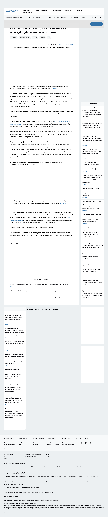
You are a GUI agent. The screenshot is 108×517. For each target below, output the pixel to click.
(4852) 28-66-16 (18, 472)
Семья (35, 37)
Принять (96, 24)
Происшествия (25, 37)
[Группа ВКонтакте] (77, 442)
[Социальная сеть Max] (90, 442)
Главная (5, 458)
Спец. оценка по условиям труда (11, 496)
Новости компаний (8, 454)
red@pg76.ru (22, 473)
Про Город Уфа (36, 442)
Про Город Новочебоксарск (10, 442)
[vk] (12, 243)
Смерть (42, 37)
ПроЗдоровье (56, 10)
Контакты (6, 456)
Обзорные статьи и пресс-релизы (33, 454)
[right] (102, 17)
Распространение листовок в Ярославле (13, 484)
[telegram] (18, 243)
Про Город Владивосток (67, 442)
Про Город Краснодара (9, 444)
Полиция (14, 37)
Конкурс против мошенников (15, 17)
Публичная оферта (8, 448)
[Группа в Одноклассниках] (82, 442)
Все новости (27, 10)
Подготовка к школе (97, 17)
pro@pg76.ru (25, 472)
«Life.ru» (54, 89)
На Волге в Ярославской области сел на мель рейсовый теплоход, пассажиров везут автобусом (39, 285)
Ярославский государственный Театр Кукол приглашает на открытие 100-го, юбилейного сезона (40, 299)
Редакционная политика (30, 456)
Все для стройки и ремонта (57, 17)
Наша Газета (21, 444)
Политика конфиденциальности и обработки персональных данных (20, 503)
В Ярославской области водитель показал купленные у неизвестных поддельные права (37, 292)
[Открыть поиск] (99, 11)
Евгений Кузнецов (66, 44)
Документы (35, 444)
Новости (48, 456)
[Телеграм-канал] (86, 442)
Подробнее (56, 500)
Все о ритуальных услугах (79, 17)
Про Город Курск (51, 438)
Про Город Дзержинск (9, 438)
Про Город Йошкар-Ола (38, 438)
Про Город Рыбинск (22, 442)
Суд (49, 37)
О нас (47, 454)
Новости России (41, 10)
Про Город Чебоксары (52, 442)
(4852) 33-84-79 (15, 473)
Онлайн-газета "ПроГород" (53, 444)
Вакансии (68, 10)
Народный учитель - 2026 (36, 17)
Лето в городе (27, 12)
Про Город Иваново (22, 438)
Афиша (79, 10)
